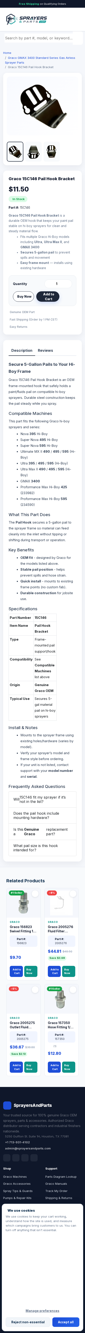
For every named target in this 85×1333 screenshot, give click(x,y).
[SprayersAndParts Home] (26, 19)
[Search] (78, 38)
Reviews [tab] (45, 350)
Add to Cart (48, 296)
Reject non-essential (28, 1322)
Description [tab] (21, 350)
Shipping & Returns (58, 1198)
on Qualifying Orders (42, 3)
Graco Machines (15, 1176)
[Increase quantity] (68, 284)
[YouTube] (34, 1157)
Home (7, 53)
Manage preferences (42, 1311)
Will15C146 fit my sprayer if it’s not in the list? (39, 799)
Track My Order (56, 1191)
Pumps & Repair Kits (17, 1198)
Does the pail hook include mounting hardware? (36, 815)
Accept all (66, 1322)
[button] (15, 152)
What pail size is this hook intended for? (35, 847)
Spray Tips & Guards (18, 1191)
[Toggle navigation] (73, 19)
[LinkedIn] (15, 1157)
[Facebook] (6, 1157)
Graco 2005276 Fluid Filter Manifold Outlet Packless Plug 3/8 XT (60, 929)
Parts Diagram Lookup (61, 1176)
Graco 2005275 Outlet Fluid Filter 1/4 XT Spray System (22, 1025)
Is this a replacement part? (40, 831)
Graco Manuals (56, 1183)
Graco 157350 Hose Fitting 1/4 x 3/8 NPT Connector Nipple (61, 1025)
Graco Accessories (17, 1183)
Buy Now (24, 296)
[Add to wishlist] (67, 296)
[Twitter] (25, 1157)
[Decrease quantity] (49, 284)
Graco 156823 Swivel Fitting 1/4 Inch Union (23, 929)
